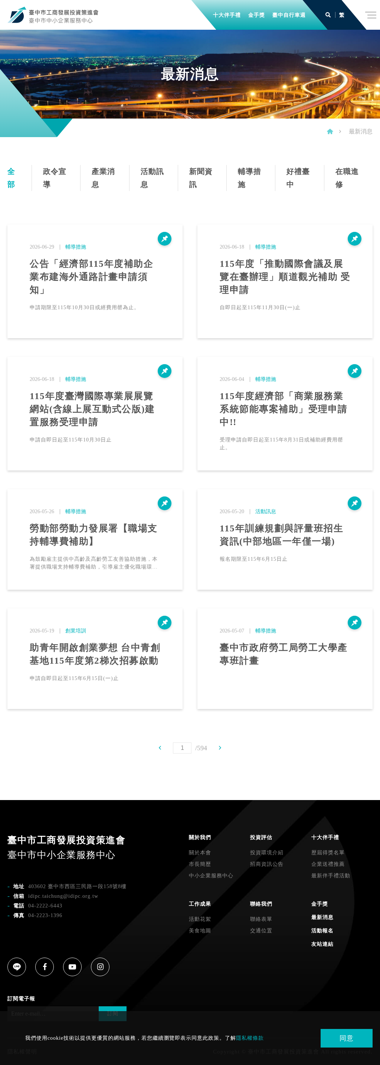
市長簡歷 (200, 864)
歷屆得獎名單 (328, 852)
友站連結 (322, 944)
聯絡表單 (261, 919)
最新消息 (322, 917)
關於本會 (200, 852)
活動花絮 (200, 919)
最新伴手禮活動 (330, 875)
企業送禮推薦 (328, 864)
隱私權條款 (250, 1038)
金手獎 (319, 904)
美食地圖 (200, 930)
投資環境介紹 (267, 852)
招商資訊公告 (267, 864)
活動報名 (322, 930)
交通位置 (261, 930)
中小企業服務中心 (211, 875)
